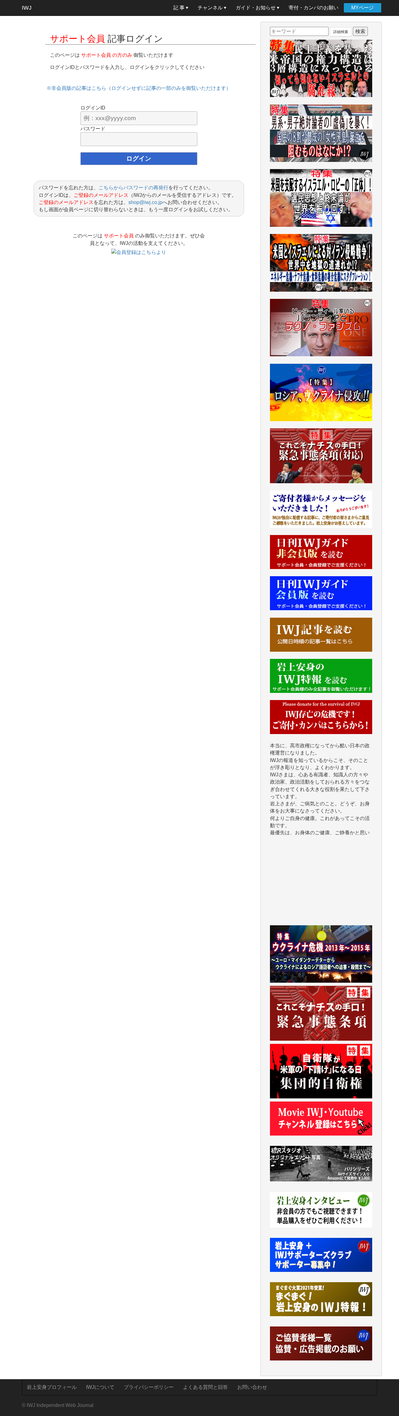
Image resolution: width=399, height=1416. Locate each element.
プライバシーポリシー (149, 1387)
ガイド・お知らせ (256, 7)
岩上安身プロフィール (52, 1387)
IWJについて (100, 1387)
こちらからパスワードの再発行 (133, 187)
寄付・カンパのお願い (314, 7)
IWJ (26, 8)
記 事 (179, 7)
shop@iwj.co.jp (145, 202)
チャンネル (211, 7)
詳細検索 (340, 32)
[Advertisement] (321, 883)
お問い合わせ (252, 1387)
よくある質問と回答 (205, 1387)
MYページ (362, 7)
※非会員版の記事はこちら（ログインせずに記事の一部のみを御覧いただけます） (138, 88)
